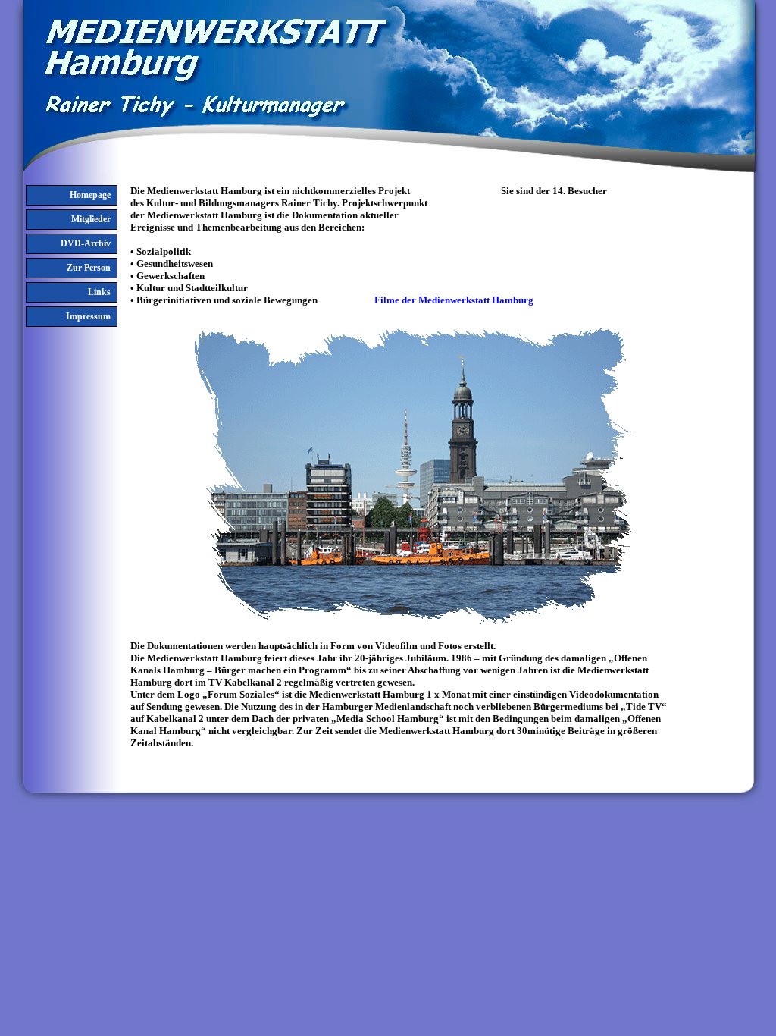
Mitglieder (91, 219)
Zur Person (89, 267)
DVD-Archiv (86, 243)
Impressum (88, 316)
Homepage (90, 195)
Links (99, 292)
